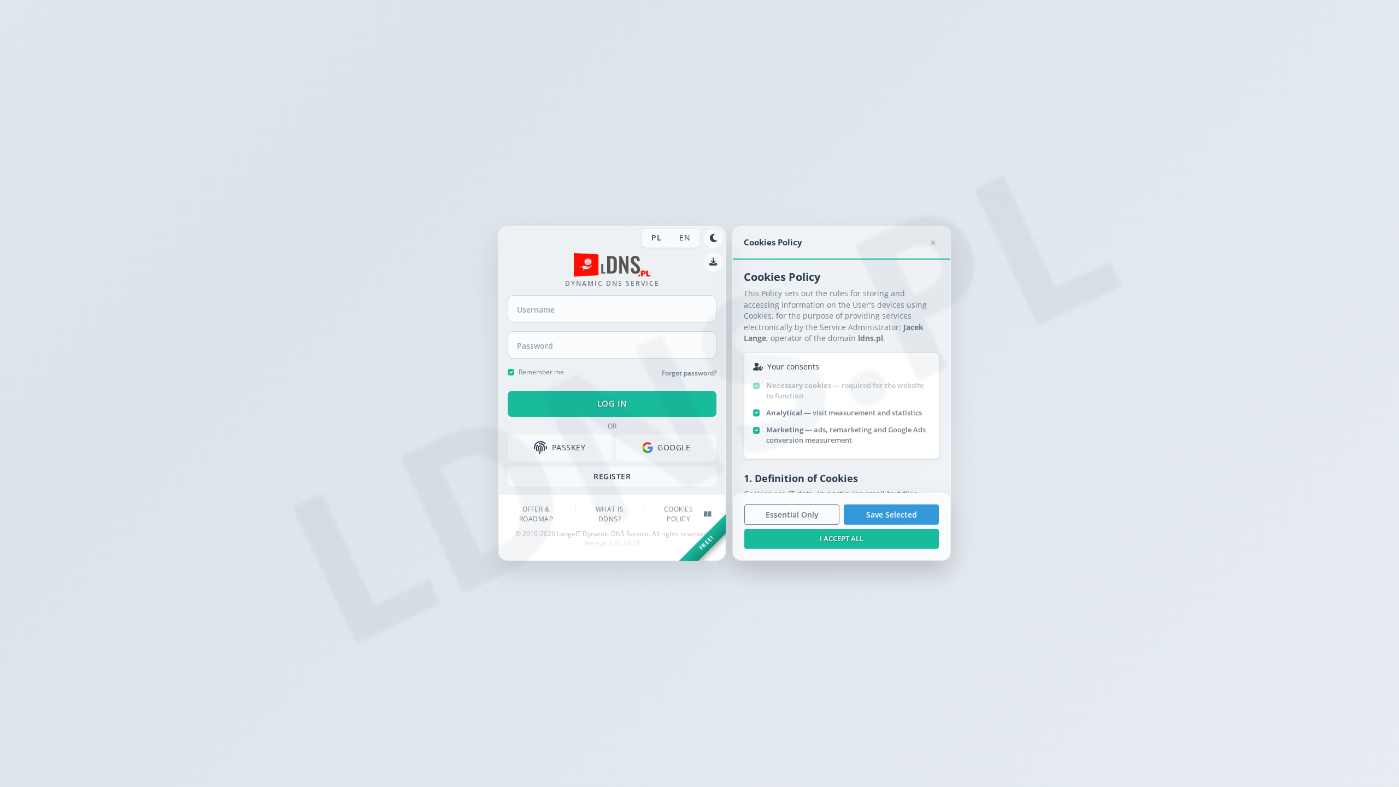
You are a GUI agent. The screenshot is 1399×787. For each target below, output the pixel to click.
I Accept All (841, 538)
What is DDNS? (610, 514)
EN (684, 237)
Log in (612, 403)
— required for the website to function (845, 390)
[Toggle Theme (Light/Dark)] (713, 238)
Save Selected (891, 514)
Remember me (541, 371)
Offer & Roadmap (536, 514)
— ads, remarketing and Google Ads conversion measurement (846, 435)
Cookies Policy (678, 514)
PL (656, 237)
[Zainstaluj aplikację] (713, 262)
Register (612, 476)
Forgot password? (689, 372)
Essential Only (792, 514)
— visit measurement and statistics (844, 413)
